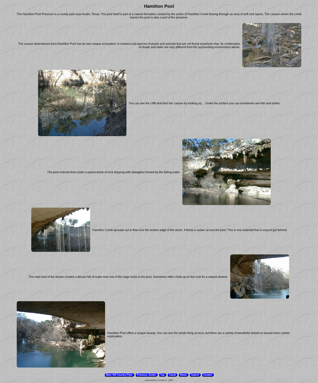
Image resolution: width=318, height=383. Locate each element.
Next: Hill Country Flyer (119, 374)
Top (162, 374)
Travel (172, 374)
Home (183, 374)
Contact (207, 374)
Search (195, 374)
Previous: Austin (146, 374)
